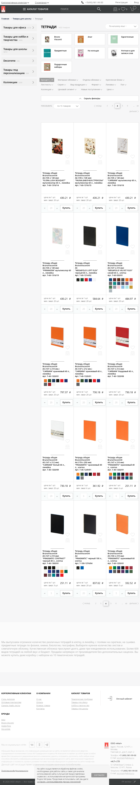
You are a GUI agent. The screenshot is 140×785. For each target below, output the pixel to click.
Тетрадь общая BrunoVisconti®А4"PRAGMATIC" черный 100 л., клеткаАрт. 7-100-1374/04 (88, 557)
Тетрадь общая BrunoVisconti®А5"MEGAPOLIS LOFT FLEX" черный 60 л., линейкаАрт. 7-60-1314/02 (86, 269)
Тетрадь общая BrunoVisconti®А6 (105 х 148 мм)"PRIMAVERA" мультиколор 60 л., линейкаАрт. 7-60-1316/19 (57, 269)
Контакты (40, 708)
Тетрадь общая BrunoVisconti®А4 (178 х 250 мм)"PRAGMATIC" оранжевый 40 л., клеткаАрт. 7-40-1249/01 (88, 463)
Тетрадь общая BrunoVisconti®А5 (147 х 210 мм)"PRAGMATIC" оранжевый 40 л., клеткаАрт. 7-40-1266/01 (121, 463)
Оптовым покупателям (11, 702)
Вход (136, 2)
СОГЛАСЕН (99, 775)
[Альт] (3, 9)
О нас (39, 699)
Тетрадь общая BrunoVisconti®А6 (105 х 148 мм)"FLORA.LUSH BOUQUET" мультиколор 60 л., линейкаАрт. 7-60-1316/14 (56, 179)
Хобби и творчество (80, 705)
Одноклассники (39, 744)
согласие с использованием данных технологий (59, 781)
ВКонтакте (32, 744)
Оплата (39, 702)
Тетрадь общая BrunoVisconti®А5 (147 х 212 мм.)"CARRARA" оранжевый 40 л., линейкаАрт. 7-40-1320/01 (89, 370)
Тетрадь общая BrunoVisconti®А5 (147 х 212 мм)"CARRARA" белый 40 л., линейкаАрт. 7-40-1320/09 (54, 463)
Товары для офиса (79, 702)
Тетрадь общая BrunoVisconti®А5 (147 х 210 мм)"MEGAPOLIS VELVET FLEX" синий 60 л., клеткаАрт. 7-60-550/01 (120, 269)
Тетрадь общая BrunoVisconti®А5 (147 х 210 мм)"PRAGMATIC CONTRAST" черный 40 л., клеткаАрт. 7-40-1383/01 (54, 557)
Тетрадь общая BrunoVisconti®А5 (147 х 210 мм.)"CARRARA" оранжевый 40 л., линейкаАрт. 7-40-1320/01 (56, 370)
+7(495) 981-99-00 (94, 3)
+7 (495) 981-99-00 (127, 755)
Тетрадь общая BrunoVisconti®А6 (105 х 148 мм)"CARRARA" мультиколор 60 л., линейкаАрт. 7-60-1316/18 (122, 179)
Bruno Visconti (7, 722)
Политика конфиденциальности (14, 770)
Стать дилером (8, 699)
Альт (3, 719)
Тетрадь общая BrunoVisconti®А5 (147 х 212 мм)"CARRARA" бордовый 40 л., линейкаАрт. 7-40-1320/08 (121, 370)
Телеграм (46, 744)
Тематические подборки (82, 699)
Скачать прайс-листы (10, 705)
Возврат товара (43, 705)
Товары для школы (79, 708)
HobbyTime (6, 726)
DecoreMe (5, 729)
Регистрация (121, 2)
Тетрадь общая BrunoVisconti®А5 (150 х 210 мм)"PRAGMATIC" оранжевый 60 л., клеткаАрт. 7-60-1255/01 (121, 557)
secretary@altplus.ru (125, 758)
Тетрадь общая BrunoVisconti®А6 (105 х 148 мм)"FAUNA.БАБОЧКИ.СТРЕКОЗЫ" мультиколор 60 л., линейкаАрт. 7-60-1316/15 (89, 179)
